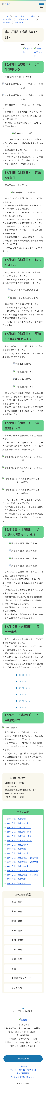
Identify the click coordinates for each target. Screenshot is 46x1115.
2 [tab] (20, 675)
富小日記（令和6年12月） (19, 832)
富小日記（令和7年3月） (19, 819)
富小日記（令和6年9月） (19, 845)
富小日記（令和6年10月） (19, 841)
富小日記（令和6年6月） (19, 866)
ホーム (5, 16)
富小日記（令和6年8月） (19, 849)
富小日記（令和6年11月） (19, 836)
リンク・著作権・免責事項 (23, 1070)
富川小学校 (7, 19)
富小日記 (6, 22)
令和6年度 (19, 22)
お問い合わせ (23, 1059)
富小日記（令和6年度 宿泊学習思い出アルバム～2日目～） (24, 858)
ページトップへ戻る (23, 1011)
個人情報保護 (23, 1073)
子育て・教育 (19, 16)
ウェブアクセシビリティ (23, 1077)
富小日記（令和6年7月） (19, 853)
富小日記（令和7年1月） (19, 828)
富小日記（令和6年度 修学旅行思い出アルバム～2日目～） (24, 871)
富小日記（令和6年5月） (19, 879)
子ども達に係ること (25, 19)
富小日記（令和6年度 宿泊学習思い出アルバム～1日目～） (24, 862)
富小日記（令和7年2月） (19, 823)
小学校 (33, 16)
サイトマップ (23, 1066)
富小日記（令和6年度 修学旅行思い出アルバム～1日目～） (24, 875)
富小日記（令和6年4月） (19, 884)
